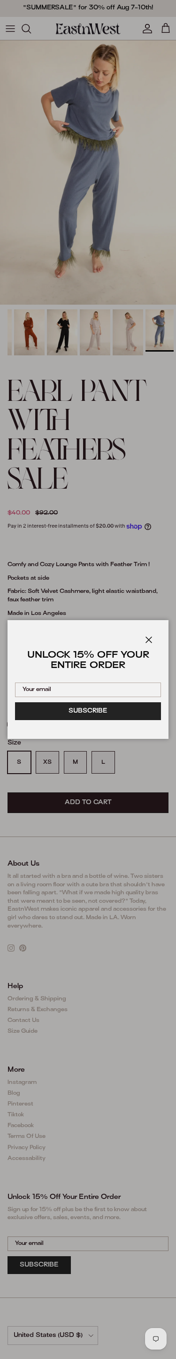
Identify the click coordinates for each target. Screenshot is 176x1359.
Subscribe (88, 711)
